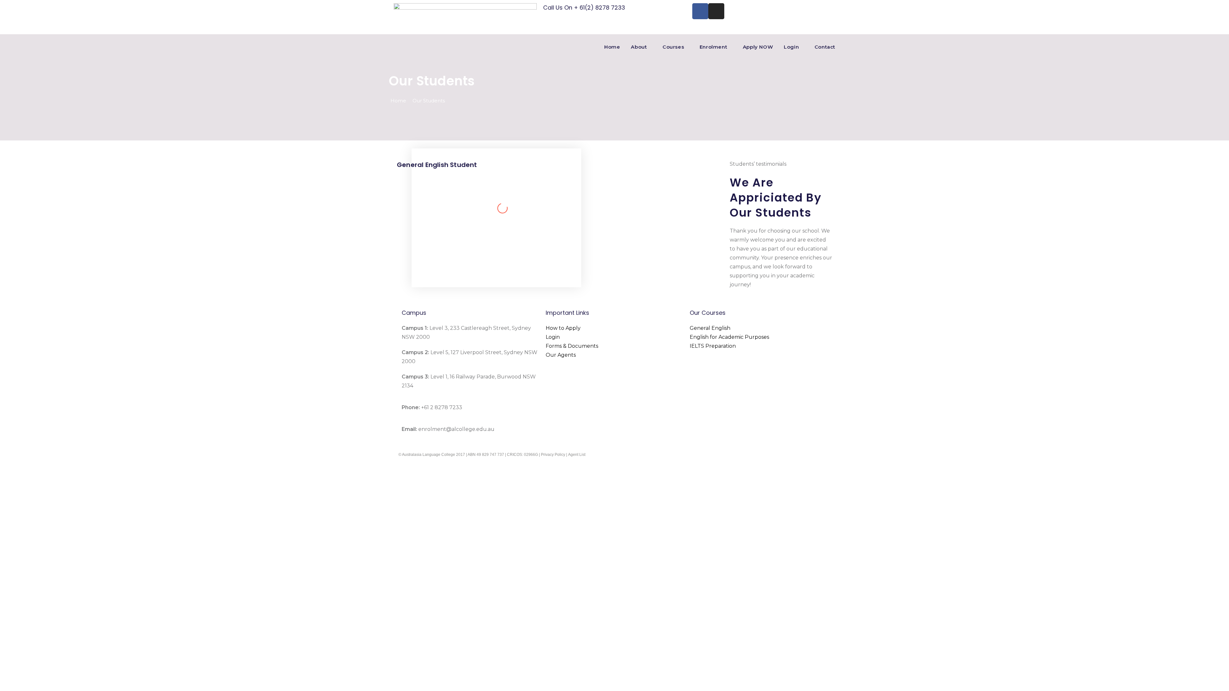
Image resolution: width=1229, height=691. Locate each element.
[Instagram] (716, 11)
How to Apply (563, 328)
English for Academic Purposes (729, 337)
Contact (825, 47)
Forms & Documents (572, 346)
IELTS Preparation (713, 346)
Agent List (576, 454)
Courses (673, 47)
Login (791, 47)
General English (710, 328)
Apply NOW (758, 47)
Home (612, 47)
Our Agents (561, 355)
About (639, 47)
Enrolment (713, 47)
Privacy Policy (553, 454)
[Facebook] (700, 11)
